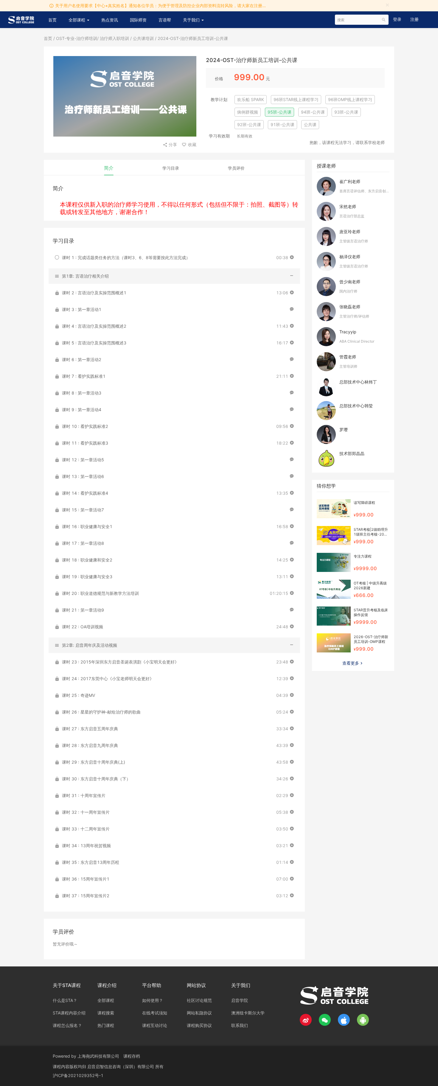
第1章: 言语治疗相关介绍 (85, 276)
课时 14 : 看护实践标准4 (85, 493)
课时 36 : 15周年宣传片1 (85, 878)
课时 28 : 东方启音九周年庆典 (90, 745)
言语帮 (165, 19)
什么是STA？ (65, 1000)
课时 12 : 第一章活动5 (83, 459)
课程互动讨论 (154, 1025)
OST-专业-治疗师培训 (76, 38)
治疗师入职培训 (115, 38)
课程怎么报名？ (67, 1025)
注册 (414, 19)
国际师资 (138, 19)
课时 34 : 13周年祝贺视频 (86, 845)
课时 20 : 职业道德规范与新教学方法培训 (100, 593)
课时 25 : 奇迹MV (78, 695)
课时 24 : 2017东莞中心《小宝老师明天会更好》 (108, 678)
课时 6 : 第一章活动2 (81, 359)
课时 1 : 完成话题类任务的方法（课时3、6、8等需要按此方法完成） (126, 257)
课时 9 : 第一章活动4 (81, 409)
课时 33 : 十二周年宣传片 (86, 828)
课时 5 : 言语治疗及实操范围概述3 (94, 342)
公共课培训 (143, 38)
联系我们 (239, 1025)
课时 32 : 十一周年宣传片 (86, 812)
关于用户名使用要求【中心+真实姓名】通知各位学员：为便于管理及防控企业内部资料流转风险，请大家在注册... (160, 5)
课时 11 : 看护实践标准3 (85, 442)
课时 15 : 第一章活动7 (83, 509)
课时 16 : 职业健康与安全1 (87, 526)
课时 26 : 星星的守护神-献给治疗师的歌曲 (101, 711)
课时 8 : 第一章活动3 (81, 392)
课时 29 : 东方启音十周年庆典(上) (93, 762)
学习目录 (170, 168)
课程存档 (131, 1056)
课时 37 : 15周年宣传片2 (85, 895)
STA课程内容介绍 (69, 1012)
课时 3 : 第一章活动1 (81, 309)
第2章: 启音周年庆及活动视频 (89, 645)
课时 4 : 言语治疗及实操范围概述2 (94, 326)
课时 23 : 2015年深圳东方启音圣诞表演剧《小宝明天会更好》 (120, 661)
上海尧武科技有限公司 (98, 1056)
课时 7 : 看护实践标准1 (83, 376)
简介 (109, 168)
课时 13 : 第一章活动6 (83, 476)
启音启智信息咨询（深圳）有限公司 (121, 1066)
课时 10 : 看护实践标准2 (85, 426)
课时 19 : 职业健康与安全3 (87, 576)
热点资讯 (109, 19)
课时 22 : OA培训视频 (82, 626)
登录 (397, 19)
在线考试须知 (154, 1012)
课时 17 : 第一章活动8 (83, 543)
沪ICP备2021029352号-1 (78, 1075)
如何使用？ (152, 1000)
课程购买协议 (199, 1025)
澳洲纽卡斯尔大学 (248, 1012)
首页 (52, 19)
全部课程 (77, 19)
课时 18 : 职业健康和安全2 (87, 559)
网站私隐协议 (199, 1012)
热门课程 (105, 1025)
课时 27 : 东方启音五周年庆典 (90, 728)
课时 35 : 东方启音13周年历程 (90, 862)
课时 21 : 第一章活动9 (83, 609)
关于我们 (192, 19)
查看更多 (350, 663)
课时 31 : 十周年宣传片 (83, 795)
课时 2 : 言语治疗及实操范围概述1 (94, 292)
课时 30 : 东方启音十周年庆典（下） (96, 778)
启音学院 (239, 1000)
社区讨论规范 (199, 1000)
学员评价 (236, 168)
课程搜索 (105, 1012)
